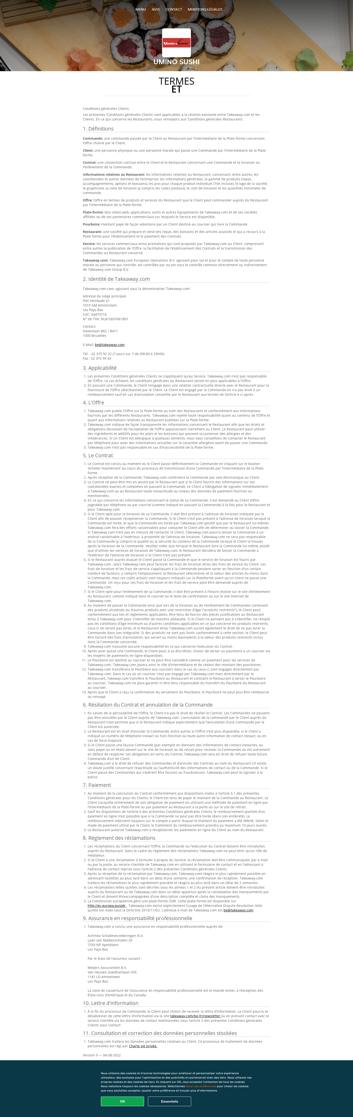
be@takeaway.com (110, 344)
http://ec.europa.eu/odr (107, 905)
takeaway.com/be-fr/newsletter (195, 1016)
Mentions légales (205, 9)
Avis (156, 9)
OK (122, 1101)
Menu (140, 9)
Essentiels (169, 1101)
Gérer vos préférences (201, 1086)
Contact (173, 9)
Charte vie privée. (143, 1046)
